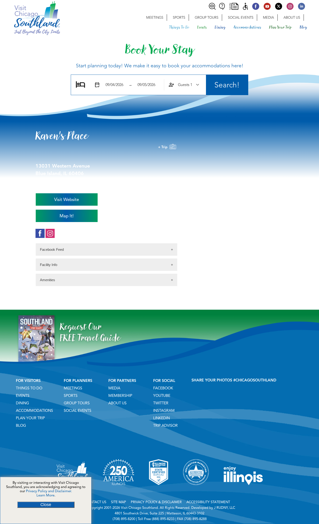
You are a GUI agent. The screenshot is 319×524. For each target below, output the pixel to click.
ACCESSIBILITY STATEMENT (208, 502)
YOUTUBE (161, 395)
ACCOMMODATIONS (34, 410)
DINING (22, 403)
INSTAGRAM (164, 410)
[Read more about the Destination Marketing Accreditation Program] (196, 491)
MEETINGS (73, 388)
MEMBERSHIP (120, 395)
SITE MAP (118, 502)
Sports (179, 17)
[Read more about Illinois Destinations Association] (158, 491)
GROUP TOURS (77, 403)
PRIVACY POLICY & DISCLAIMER (156, 502)
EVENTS (22, 395)
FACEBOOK (163, 388)
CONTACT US (95, 502)
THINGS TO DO (29, 388)
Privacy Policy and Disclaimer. (49, 491)
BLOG (21, 425)
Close (45, 504)
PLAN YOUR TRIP (30, 418)
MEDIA (114, 388)
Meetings (154, 17)
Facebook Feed (52, 249)
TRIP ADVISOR (165, 425)
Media (268, 17)
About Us (292, 17)
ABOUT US (117, 403)
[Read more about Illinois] (243, 491)
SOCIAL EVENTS (77, 410)
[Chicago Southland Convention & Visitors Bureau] (30, 17)
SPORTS (71, 395)
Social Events (240, 17)
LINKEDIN (161, 418)
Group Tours (206, 17)
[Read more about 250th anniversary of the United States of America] (118, 491)
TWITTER (160, 403)
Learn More (45, 495)
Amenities (47, 280)
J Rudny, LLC (224, 508)
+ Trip (163, 147)
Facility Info (48, 265)
